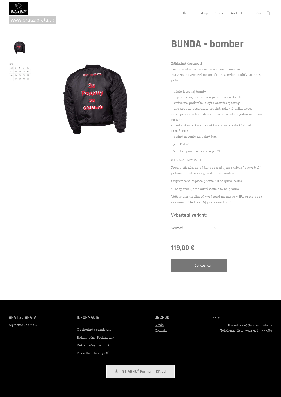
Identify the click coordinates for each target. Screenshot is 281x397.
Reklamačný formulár (94, 345)
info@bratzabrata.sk (256, 325)
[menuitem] (188, 13)
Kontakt (161, 330)
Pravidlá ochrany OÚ (93, 353)
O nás (159, 325)
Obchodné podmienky (94, 329)
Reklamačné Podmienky (95, 337)
